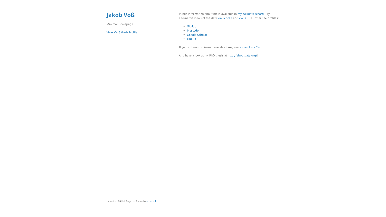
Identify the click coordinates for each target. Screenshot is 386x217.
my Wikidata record (251, 14)
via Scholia (225, 18)
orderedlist (152, 201)
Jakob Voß (121, 14)
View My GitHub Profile (122, 32)
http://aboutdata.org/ (242, 55)
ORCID (191, 39)
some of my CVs (250, 47)
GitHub (191, 26)
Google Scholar (197, 35)
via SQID (244, 18)
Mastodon (193, 30)
